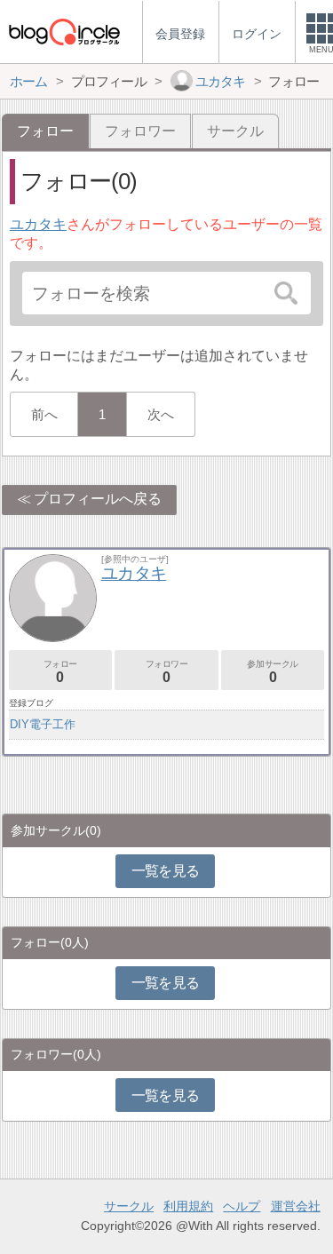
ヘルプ (241, 1206)
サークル (235, 131)
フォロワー (140, 131)
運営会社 (296, 1206)
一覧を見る (165, 870)
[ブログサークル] (64, 31)
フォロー (60, 672)
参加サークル (272, 672)
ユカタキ (38, 224)
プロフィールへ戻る (98, 498)
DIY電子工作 (42, 724)
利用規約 (188, 1206)
